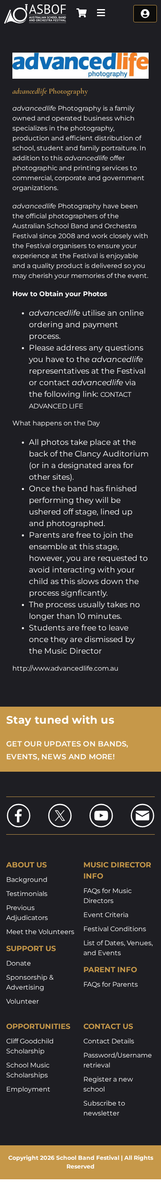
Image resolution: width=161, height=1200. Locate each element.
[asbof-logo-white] (35, 7)
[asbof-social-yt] (101, 806)
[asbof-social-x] (59, 806)
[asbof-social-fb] (18, 806)
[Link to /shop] (81, 12)
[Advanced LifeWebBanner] (80, 56)
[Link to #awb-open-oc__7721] (101, 12)
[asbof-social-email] (142, 806)
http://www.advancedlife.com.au (65, 668)
